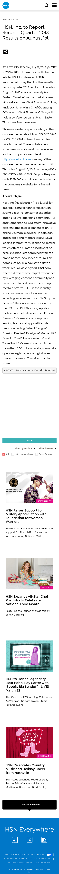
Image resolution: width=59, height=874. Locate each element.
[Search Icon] (47, 5)
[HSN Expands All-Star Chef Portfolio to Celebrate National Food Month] (29, 573)
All (7, 453)
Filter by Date (46, 448)
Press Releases (45, 454)
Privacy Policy (12, 854)
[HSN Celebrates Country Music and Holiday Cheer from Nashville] (29, 742)
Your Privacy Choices (33, 854)
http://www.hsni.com (16, 159)
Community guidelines (16, 858)
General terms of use (41, 858)
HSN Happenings (22, 454)
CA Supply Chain (43, 862)
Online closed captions (20, 862)
